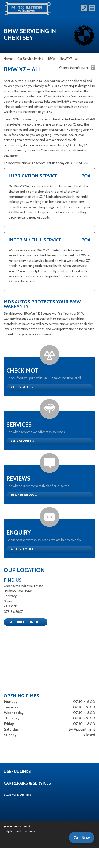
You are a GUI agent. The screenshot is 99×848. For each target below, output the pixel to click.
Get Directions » (23, 622)
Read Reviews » (24, 495)
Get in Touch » (24, 549)
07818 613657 (13, 612)
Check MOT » (22, 387)
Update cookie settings (20, 831)
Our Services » (23, 441)
